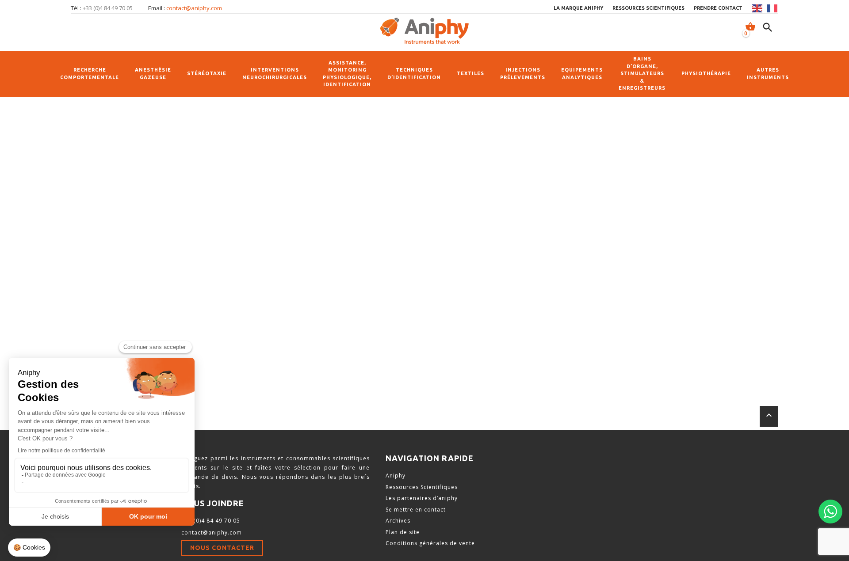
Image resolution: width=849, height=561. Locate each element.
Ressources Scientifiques (422, 487)
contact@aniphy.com (194, 8)
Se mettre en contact (416, 509)
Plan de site (403, 532)
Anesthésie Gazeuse (153, 73)
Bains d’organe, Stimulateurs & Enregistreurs (642, 73)
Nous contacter (222, 547)
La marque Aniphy (578, 8)
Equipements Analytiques (582, 73)
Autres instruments (768, 73)
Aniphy (395, 475)
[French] (772, 8)
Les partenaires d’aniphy (422, 498)
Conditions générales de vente (430, 543)
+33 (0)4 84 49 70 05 (210, 520)
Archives (398, 520)
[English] (757, 8)
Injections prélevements (522, 73)
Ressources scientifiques (648, 8)
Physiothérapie (706, 73)
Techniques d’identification (414, 73)
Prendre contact (718, 8)
